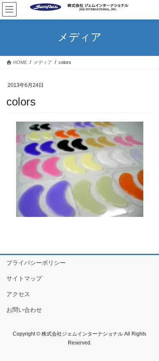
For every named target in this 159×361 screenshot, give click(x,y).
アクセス (18, 294)
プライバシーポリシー (36, 262)
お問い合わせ (24, 309)
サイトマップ (24, 278)
